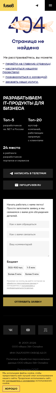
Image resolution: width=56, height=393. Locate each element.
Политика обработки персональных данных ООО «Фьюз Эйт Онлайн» (28, 360)
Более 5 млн (32, 274)
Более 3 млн (14, 274)
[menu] (50, 5)
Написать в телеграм (30, 173)
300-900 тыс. (15, 267)
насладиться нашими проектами (19, 70)
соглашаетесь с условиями (20, 380)
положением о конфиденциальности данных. (21, 286)
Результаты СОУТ (28, 369)
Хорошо (11, 388)
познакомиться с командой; (26, 77)
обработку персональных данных (22, 283)
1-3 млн (31, 267)
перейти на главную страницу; (28, 63)
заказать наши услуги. (21, 82)
